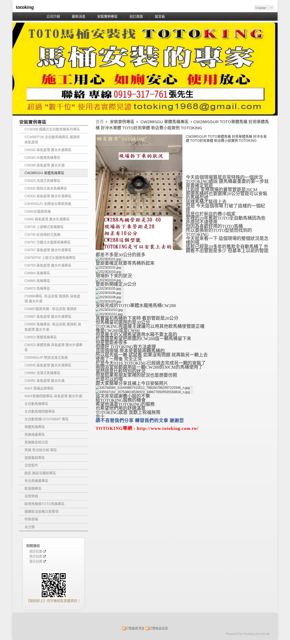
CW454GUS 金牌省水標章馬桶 (47, 204)
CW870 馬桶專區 (37, 288)
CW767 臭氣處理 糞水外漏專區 (47, 250)
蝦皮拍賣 (35, 551)
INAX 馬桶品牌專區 (39, 388)
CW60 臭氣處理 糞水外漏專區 (47, 219)
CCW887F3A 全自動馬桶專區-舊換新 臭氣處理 (52, 139)
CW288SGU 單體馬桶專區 (44, 173)
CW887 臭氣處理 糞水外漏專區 (47, 316)
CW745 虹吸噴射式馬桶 (42, 234)
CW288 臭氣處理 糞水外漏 (44, 165)
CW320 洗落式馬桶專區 (42, 181)
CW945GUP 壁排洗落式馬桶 (46, 357)
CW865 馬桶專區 (37, 281)
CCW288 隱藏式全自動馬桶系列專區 (52, 129)
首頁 (100, 122)
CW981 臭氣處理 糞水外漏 (44, 381)
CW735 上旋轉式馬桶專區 (44, 227)
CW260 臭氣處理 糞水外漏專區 (47, 150)
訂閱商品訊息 (158, 628)
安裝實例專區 (122, 122)
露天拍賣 (35, 561)
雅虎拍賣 (35, 556)
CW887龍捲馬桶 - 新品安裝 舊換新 (50, 309)
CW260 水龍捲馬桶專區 (42, 157)
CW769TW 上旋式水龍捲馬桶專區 (50, 258)
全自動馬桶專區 (36, 404)
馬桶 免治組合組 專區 (40, 450)
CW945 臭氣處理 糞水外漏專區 (47, 365)
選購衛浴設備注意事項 (41, 511)
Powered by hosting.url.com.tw (248, 633)
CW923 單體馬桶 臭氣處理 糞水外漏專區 (53, 347)
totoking (25, 7)
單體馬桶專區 (34, 427)
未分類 (29, 527)
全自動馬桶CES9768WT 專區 (46, 419)
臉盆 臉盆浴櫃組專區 (40, 473)
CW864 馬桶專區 (37, 273)
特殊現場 (31, 519)
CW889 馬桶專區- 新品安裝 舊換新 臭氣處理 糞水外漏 (52, 326)
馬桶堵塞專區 (34, 434)
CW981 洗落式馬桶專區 (42, 373)
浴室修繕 (31, 496)
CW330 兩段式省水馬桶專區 (45, 188)
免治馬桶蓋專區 (36, 481)
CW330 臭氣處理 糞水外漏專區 (47, 196)
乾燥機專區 (32, 488)
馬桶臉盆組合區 (36, 442)
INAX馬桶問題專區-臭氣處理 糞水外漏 (53, 396)
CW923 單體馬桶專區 (40, 337)
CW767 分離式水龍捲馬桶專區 (47, 242)
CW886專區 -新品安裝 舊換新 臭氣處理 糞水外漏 (52, 298)
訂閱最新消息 (135, 628)
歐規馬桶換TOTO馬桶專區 (44, 504)
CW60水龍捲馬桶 (37, 211)
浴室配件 (31, 465)
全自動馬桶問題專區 (39, 411)
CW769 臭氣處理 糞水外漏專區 (47, 265)
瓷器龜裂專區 (34, 458)
